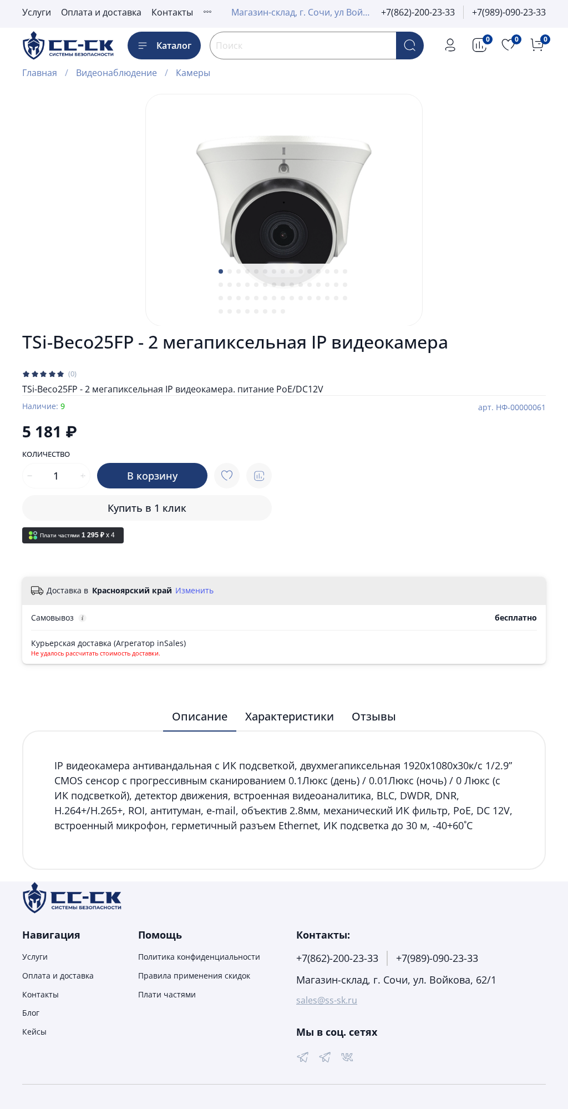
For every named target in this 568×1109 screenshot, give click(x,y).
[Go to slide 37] (274, 298)
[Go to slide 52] (274, 311)
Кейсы (34, 1031)
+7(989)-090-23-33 (509, 12)
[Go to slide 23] (283, 285)
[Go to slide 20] (256, 285)
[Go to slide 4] (247, 271)
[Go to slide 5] (256, 271)
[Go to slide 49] (247, 311)
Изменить (194, 591)
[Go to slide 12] (318, 271)
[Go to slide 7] (274, 271)
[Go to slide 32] (229, 298)
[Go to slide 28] (327, 285)
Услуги (36, 12)
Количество (46, 454)
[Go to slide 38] (283, 298)
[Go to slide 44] (336, 298)
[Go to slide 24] (292, 285)
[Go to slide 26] (309, 285)
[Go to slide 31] (221, 298)
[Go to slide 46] (221, 311)
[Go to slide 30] (345, 285)
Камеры (193, 73)
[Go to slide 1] (221, 271)
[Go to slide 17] (229, 285)
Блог (30, 1012)
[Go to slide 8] (283, 271)
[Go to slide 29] (336, 285)
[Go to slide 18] (238, 285)
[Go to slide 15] (345, 271)
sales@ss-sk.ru (326, 1000)
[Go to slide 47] (229, 311)
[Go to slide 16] (221, 285)
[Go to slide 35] (256, 298)
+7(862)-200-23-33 (418, 12)
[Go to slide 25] (300, 285)
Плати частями (167, 994)
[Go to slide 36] (265, 298)
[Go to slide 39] (292, 298)
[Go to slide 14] (336, 271)
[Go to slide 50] (256, 311)
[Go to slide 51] (265, 311)
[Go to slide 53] (283, 311)
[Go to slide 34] (247, 298)
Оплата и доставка (101, 12)
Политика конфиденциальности (199, 956)
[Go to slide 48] (238, 311)
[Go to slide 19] (247, 285)
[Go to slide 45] (345, 298)
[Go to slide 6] (265, 271)
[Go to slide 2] (229, 271)
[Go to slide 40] (300, 298)
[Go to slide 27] (318, 285)
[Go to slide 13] (327, 271)
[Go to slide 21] (265, 285)
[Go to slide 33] (238, 298)
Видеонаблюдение (116, 73)
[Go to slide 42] (318, 298)
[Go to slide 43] (327, 298)
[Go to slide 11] (309, 271)
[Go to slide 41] (309, 298)
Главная (39, 73)
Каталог (173, 45)
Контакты (172, 12)
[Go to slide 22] (274, 285)
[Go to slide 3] (238, 271)
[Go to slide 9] (292, 271)
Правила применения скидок (194, 975)
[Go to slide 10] (300, 271)
